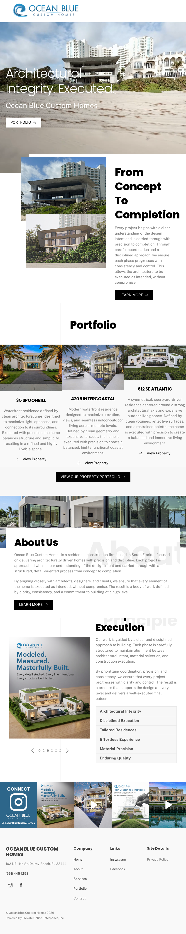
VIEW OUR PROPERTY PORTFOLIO (90, 477)
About (78, 869)
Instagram (118, 859)
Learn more (131, 295)
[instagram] (10, 884)
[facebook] (21, 884)
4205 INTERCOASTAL (93, 399)
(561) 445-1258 (17, 873)
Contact (79, 898)
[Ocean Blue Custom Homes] (46, 16)
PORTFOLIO (20, 122)
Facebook (117, 869)
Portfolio (80, 888)
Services (80, 879)
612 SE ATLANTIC (155, 389)
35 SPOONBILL (31, 400)
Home (77, 859)
